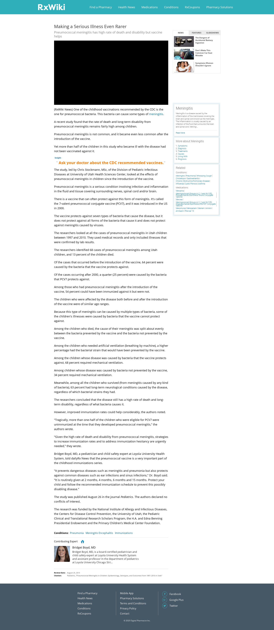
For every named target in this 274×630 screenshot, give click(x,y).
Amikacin (180, 211)
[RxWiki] (51, 7)
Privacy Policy (128, 608)
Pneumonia (77, 533)
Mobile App (127, 593)
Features (196, 32)
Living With (182, 156)
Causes (181, 154)
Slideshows (212, 32)
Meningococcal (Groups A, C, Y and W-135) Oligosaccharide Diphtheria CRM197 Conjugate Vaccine (196, 203)
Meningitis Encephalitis (99, 533)
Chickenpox (181, 178)
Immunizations (124, 533)
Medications (149, 7)
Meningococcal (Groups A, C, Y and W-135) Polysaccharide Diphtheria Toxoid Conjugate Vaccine (194, 195)
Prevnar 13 (189, 211)
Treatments (183, 151)
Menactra (180, 191)
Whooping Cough (204, 176)
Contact (124, 613)
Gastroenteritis (193, 178)
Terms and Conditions (133, 603)
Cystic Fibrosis (191, 184)
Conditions (171, 7)
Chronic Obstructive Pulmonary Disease (192, 181)
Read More (180, 132)
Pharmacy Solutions (219, 7)
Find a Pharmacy (101, 7)
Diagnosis (182, 148)
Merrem (201, 208)
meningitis (156, 114)
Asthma (201, 184)
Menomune (181, 208)
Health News (126, 7)
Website (82, 541)
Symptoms (182, 145)
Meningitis (180, 176)
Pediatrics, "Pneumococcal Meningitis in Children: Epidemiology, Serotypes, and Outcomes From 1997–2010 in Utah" (114, 575)
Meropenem (192, 208)
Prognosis (182, 159)
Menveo (179, 199)
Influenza (180, 184)
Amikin (209, 208)
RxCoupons (192, 7)
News (181, 32)
